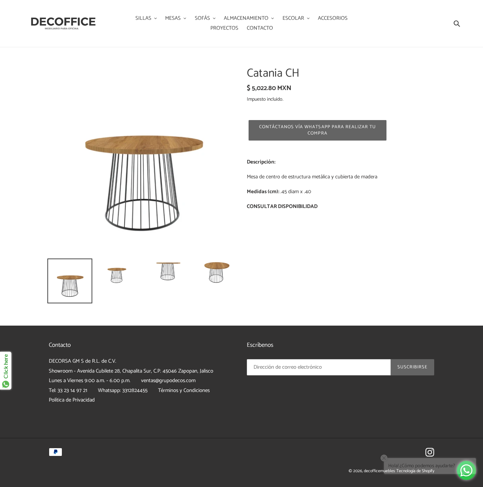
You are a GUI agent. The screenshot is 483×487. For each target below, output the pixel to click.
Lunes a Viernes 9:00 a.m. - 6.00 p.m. (89, 380)
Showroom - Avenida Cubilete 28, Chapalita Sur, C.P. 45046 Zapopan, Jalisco (131, 371)
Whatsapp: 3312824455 (122, 390)
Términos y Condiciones (184, 390)
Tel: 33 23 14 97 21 (68, 390)
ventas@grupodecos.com (168, 380)
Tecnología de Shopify (415, 471)
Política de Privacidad (72, 400)
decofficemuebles (379, 471)
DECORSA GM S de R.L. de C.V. (82, 361)
